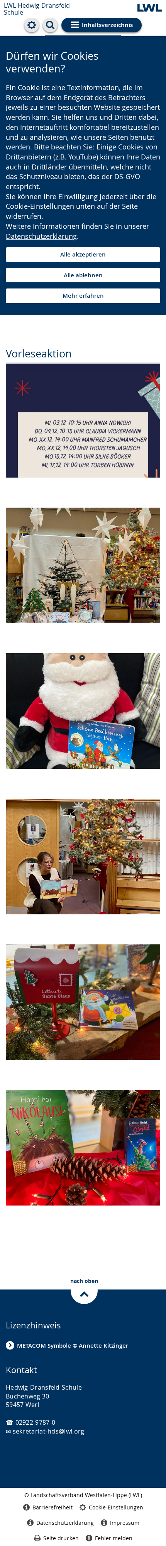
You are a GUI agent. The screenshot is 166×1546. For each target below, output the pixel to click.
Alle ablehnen (83, 275)
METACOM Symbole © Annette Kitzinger (72, 1345)
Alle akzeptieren (83, 254)
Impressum (124, 1522)
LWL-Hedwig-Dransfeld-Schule (38, 9)
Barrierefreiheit (52, 1507)
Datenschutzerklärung (41, 236)
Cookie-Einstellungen (116, 1507)
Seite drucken (61, 1538)
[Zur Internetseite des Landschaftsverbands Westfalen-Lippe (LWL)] (149, 8)
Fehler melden (113, 1538)
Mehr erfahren (83, 296)
